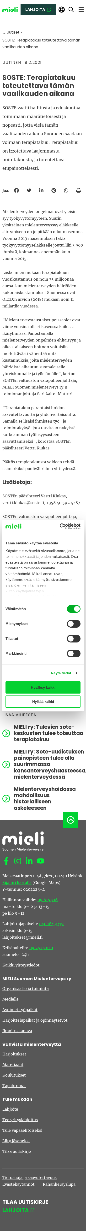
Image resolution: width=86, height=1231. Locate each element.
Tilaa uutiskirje (16, 1151)
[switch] (74, 624)
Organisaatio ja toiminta (25, 988)
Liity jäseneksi (16, 1140)
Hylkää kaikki (43, 702)
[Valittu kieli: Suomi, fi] (62, 9)
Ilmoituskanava (17, 1030)
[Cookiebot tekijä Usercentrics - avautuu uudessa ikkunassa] (61, 526)
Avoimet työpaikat (20, 1009)
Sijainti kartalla (17, 882)
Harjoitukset (14, 1054)
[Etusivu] (10, 9)
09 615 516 (48, 899)
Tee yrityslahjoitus (20, 1119)
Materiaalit (12, 1064)
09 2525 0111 (41, 947)
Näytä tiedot (61, 673)
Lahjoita (10, 1109)
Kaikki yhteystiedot (21, 965)
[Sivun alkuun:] (70, 820)
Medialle (10, 999)
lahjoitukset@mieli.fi (22, 937)
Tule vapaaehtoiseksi (22, 1130)
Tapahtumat (14, 1085)
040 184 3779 (51, 923)
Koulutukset (14, 1075)
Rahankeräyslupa (59, 1184)
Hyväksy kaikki (43, 687)
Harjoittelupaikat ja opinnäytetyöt (35, 1020)
